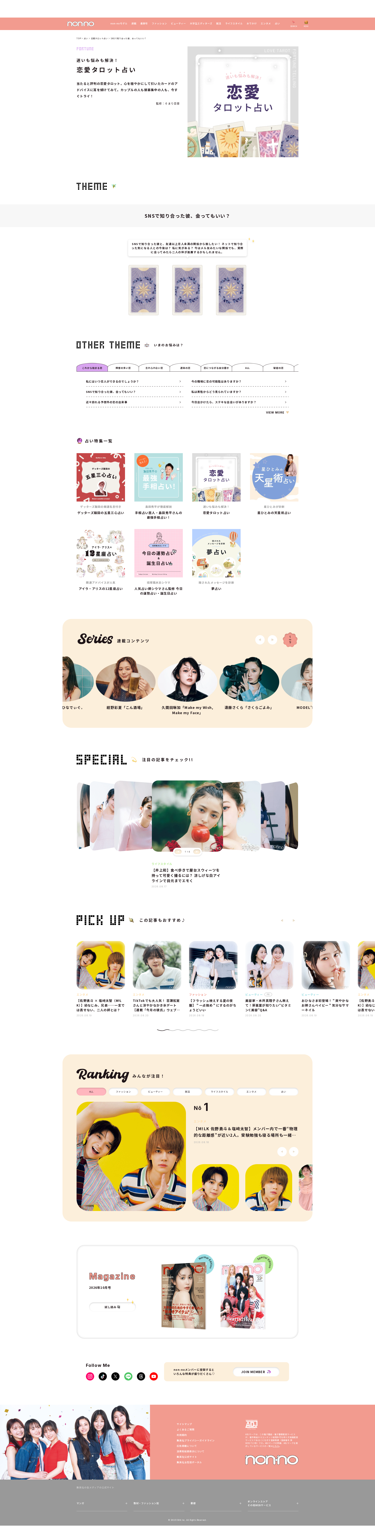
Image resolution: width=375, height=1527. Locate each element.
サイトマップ (184, 1424)
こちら (276, 1445)
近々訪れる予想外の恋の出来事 (106, 402)
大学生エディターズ (201, 23)
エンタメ (266, 23)
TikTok (103, 1376)
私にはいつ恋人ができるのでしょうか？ (112, 381)
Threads (141, 1376)
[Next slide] (272, 640)
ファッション (159, 23)
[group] (131, 1156)
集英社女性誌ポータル (189, 1462)
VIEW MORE (275, 412)
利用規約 (182, 1434)
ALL (247, 367)
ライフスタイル (234, 23)
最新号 (144, 23)
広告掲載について (187, 1445)
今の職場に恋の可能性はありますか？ (216, 381)
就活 (218, 23)
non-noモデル (119, 23)
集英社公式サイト (187, 1456)
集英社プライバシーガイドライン (196, 1440)
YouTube (154, 1376)
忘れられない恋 (154, 367)
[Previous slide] (178, 851)
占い (277, 23)
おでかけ (252, 23)
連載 (134, 23)
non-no (271, 1460)
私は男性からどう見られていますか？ (216, 392)
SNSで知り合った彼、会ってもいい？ (111, 392)
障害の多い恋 (123, 367)
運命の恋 (185, 367)
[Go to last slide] (260, 640)
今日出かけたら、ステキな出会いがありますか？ (223, 402)
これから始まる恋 (92, 367)
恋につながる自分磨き (216, 367)
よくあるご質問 (186, 1429)
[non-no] (80, 23)
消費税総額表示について (191, 1451)
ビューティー (178, 23)
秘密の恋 (278, 367)
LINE (128, 1376)
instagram (90, 1376)
